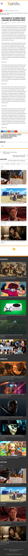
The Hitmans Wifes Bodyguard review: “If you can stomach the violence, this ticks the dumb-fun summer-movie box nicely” (12, 378)
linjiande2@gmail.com (14, 550)
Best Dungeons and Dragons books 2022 (11, 10)
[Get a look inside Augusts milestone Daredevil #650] (13, 289)
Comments (13, 163)
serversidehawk (13, 136)
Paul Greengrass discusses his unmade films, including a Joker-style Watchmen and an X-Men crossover (12, 437)
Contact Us (21, 549)
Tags (18, 163)
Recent (2, 163)
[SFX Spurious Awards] (13, 346)
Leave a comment (21, 22)
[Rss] (14, 249)
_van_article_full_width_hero (10, 134)
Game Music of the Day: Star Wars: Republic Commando (18, 155)
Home (2, 13)
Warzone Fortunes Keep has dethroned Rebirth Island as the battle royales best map (13, 278)
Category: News (4, 136)
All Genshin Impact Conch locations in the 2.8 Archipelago (12, 203)
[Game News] (14, 3)
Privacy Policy (15, 549)
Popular (7, 163)
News (5, 13)
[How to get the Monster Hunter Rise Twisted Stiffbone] (13, 327)
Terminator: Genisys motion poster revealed (11, 417)
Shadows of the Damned (6, 137)
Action (19, 134)
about (2, 166)
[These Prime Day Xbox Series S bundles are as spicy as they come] (13, 307)
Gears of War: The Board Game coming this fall (10, 152)
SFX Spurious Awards (5, 354)
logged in (15, 160)
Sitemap (10, 549)
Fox (3, 22)
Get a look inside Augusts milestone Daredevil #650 (13, 296)
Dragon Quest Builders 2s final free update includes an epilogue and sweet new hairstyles (13, 457)
